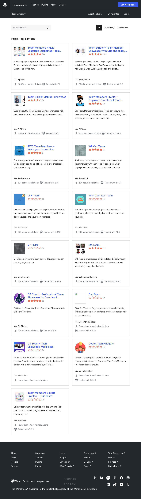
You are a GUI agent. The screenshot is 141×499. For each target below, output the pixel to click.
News (13, 457)
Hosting (14, 462)
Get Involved (90, 453)
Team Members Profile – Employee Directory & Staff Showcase (105, 98)
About (14, 453)
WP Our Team (97, 146)
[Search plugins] (48, 27)
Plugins (38, 462)
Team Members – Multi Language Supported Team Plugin (44, 49)
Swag (87, 466)
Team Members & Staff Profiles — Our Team (41, 394)
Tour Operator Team (101, 195)
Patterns (39, 466)
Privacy (14, 466)
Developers (65, 462)
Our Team (94, 294)
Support (63, 457)
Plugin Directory (18, 14)
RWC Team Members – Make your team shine (41, 148)
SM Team (94, 244)
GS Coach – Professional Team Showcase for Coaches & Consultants (46, 296)
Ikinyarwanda (43, 482)
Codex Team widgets (101, 343)
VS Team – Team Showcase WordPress (41, 345)
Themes (39, 457)
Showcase (40, 453)
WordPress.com (116, 453)
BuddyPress (115, 466)
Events (87, 457)
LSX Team (34, 195)
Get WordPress (128, 5)
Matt (111, 457)
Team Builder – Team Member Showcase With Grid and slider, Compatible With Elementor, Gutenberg (107, 49)
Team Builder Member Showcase (47, 96)
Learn (62, 453)
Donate (88, 462)
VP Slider (33, 244)
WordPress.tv (67, 466)
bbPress (113, 462)
